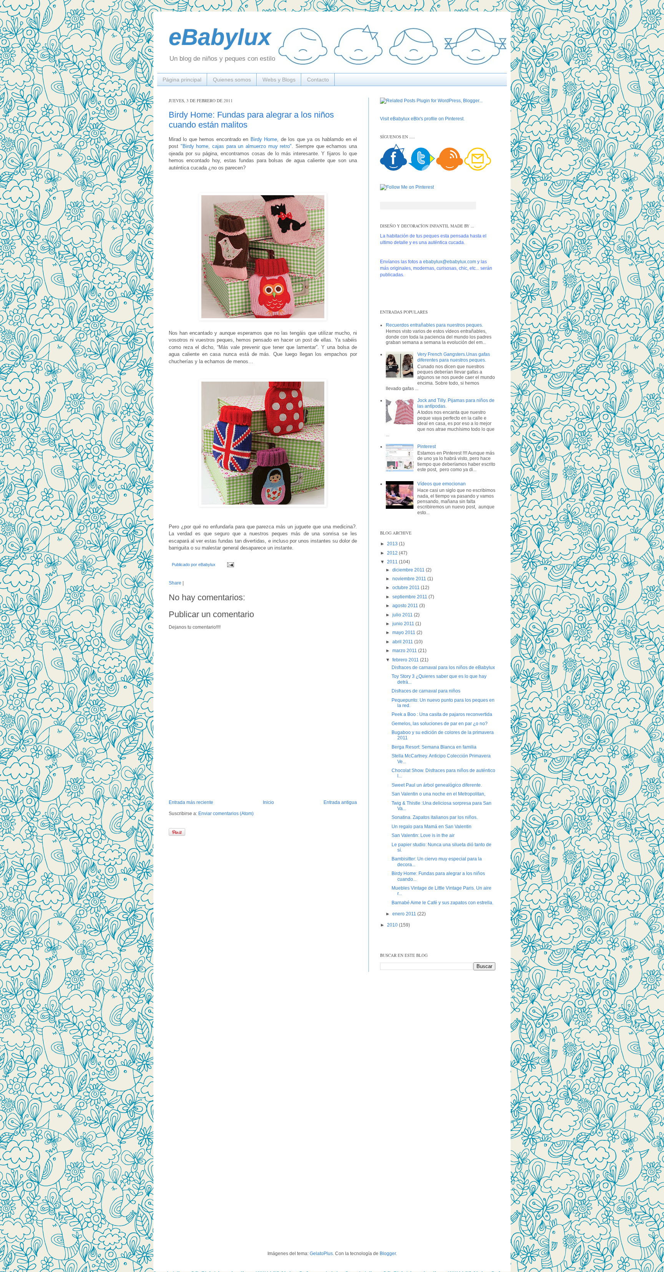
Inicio (268, 802)
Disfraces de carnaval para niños (426, 691)
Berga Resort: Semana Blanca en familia (434, 747)
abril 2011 (403, 641)
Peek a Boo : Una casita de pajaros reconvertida (442, 714)
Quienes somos (232, 79)
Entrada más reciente (191, 802)
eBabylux (220, 37)
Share (175, 583)
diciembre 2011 (409, 570)
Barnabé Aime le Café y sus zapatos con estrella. (442, 902)
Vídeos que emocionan (441, 484)
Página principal (182, 79)
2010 (393, 925)
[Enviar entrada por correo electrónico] (229, 564)
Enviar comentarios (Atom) (226, 813)
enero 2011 (404, 914)
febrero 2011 (406, 660)
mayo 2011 (404, 632)
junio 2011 (403, 623)
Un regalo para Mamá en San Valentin (431, 826)
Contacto (318, 79)
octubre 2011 (406, 587)
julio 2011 (403, 615)
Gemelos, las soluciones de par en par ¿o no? (440, 723)
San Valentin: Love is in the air (423, 835)
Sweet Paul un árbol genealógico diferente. (437, 785)
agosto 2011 (405, 605)
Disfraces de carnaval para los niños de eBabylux (443, 667)
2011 (393, 562)
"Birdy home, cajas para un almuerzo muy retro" (236, 146)
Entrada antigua (340, 802)
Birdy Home (264, 139)
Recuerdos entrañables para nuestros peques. (434, 325)
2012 (393, 553)
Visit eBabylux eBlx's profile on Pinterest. (422, 118)
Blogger (388, 1253)
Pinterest (426, 446)
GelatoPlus (321, 1253)
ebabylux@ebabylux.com (449, 261)
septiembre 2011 (410, 596)
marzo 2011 (405, 650)
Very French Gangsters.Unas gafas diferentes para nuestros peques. (453, 357)
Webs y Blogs (278, 79)
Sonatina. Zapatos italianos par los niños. (435, 817)
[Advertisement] (197, 1110)
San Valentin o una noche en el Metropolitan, (438, 794)
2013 (393, 543)
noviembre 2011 (409, 578)
